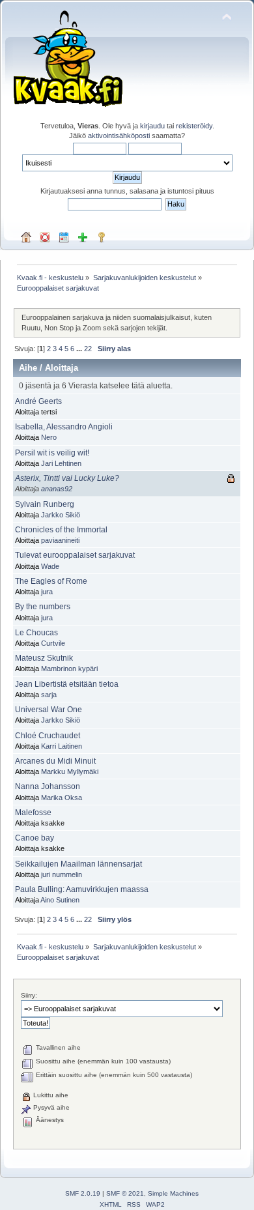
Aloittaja (61, 368)
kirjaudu (152, 126)
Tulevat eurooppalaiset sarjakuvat (75, 555)
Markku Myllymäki (69, 771)
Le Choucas (36, 632)
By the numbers (42, 606)
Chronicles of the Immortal (61, 529)
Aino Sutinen (59, 900)
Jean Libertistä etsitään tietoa (67, 684)
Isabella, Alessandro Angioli (64, 426)
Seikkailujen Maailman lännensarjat (78, 864)
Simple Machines (173, 1193)
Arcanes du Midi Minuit (55, 761)
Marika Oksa (61, 797)
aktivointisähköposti (119, 135)
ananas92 (56, 489)
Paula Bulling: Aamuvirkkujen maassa (81, 889)
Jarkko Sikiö (60, 515)
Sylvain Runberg (44, 504)
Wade (50, 566)
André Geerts (38, 401)
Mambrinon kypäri (69, 668)
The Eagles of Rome (51, 581)
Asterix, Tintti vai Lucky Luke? (67, 478)
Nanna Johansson (47, 786)
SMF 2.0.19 (82, 1193)
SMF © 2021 (125, 1193)
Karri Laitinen (61, 746)
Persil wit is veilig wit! (52, 452)
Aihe (28, 368)
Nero (49, 437)
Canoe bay (34, 838)
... (80, 349)
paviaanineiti (60, 540)
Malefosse (33, 812)
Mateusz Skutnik (44, 658)
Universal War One (48, 709)
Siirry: (29, 995)
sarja (49, 695)
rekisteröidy (194, 126)
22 (88, 349)
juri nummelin (61, 874)
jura (47, 592)
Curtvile (53, 643)
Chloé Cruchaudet (47, 735)
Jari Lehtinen (61, 463)
